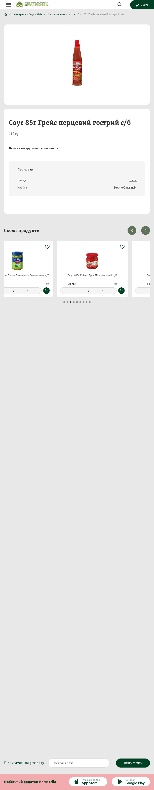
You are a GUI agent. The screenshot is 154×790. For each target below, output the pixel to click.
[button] (64, 302)
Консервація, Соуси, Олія (27, 14)
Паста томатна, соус (60, 14)
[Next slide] (145, 230)
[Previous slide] (132, 230)
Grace (133, 180)
